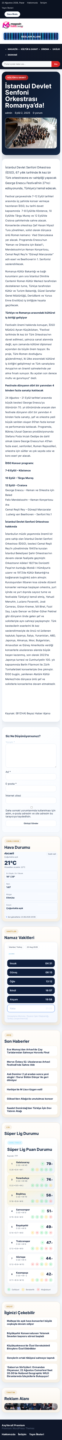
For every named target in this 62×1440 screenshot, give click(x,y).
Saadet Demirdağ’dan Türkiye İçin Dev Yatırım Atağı (29, 1110)
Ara (55, 64)
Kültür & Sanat (29, 49)
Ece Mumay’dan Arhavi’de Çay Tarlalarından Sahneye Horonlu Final (28, 1051)
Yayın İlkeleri (7, 8)
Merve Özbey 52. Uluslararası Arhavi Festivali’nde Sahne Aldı (28, 1063)
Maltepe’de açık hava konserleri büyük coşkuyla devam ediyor (29, 1322)
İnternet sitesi (13, 795)
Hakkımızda (32, 3)
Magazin (13, 49)
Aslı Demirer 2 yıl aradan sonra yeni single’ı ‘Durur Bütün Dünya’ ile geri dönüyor (28, 1077)
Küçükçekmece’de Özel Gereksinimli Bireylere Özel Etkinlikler (28, 1347)
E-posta (11, 783)
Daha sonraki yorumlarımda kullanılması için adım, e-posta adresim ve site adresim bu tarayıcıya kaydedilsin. (30, 813)
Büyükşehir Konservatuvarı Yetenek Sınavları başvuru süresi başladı (28, 1335)
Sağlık (56, 49)
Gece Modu (12, 14)
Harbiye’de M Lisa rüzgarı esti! (24, 1089)
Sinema (45, 49)
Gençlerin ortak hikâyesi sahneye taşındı (30, 1357)
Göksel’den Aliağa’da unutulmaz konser (30, 1098)
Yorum (10, 742)
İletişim (43, 3)
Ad (8, 771)
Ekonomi (12, 55)
